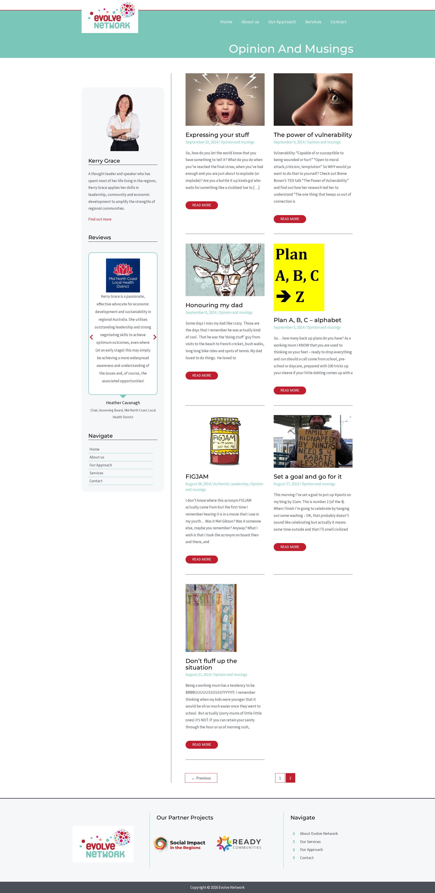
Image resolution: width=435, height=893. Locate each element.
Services (96, 472)
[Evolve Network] (110, 15)
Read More (202, 204)
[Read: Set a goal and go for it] (313, 441)
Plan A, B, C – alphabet (307, 320)
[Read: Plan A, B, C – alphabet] (299, 277)
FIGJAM (197, 476)
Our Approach (100, 465)
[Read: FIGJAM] (225, 441)
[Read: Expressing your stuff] (225, 99)
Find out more (99, 219)
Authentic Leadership (231, 483)
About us (96, 457)
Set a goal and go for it (308, 476)
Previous (201, 778)
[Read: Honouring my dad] (225, 269)
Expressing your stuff (217, 134)
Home (94, 449)
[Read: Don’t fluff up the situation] (211, 617)
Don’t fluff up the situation (211, 664)
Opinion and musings (237, 142)
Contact (95, 480)
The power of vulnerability (313, 134)
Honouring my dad (214, 305)
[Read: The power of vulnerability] (313, 99)
